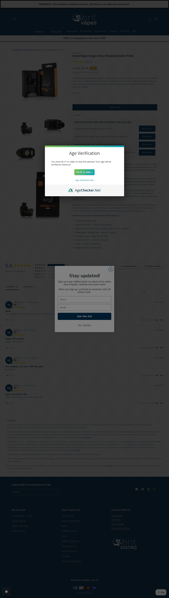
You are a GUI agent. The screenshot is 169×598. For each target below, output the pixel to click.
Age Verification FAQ (84, 180)
